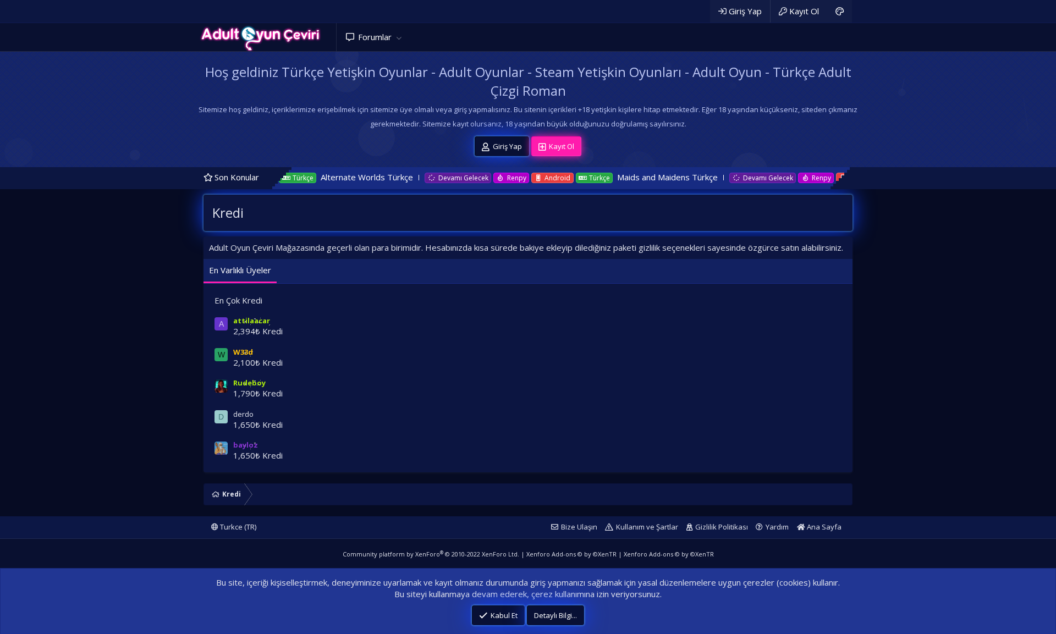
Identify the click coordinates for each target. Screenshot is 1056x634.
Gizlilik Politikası (721, 527)
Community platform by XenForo (431, 554)
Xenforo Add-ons (571, 554)
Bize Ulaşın (579, 527)
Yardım (777, 527)
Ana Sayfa (823, 527)
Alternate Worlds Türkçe (340, 177)
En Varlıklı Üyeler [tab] (240, 269)
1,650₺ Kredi (258, 424)
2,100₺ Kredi (258, 362)
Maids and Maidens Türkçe (640, 177)
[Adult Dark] (839, 11)
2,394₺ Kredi (258, 331)
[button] (399, 37)
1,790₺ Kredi (258, 393)
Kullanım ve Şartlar (647, 527)
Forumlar (375, 36)
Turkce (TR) (237, 527)
